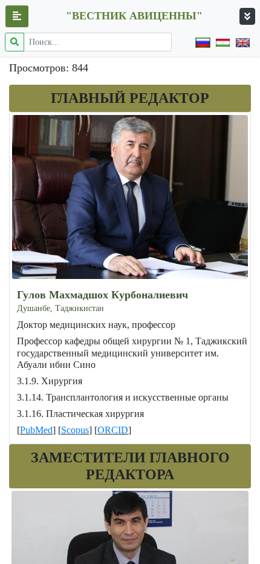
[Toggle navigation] (247, 16)
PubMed (36, 430)
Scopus (75, 430)
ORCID (112, 430)
